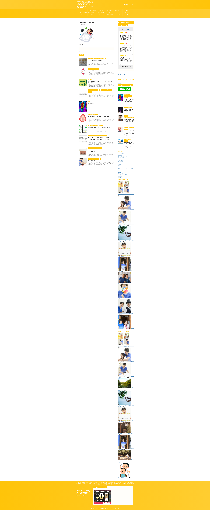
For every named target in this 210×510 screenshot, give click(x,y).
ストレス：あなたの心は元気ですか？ (95, 60)
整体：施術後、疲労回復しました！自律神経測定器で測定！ (99, 127)
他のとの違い (109, 10)
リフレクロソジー (109, 12)
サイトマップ (83, 14)
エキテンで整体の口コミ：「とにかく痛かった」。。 (98, 94)
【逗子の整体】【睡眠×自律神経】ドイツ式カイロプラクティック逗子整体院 (85, 6)
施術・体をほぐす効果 (83, 12)
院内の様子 (127, 12)
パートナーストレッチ (101, 14)
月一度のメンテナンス (91, 12)
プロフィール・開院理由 (92, 10)
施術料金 (126, 10)
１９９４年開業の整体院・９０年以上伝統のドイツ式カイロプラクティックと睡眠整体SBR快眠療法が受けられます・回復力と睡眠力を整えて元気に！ (84, 487)
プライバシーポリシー (121, 157)
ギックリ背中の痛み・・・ (93, 160)
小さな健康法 (118, 14)
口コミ (118, 12)
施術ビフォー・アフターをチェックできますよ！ (101, 483)
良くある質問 (120, 176)
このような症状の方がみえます (109, 14)
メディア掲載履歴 (121, 160)
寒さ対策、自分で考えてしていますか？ (96, 70)
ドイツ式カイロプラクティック (118, 10)
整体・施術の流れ (100, 10)
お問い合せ (127, 14)
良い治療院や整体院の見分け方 (123, 174)
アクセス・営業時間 (100, 12)
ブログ (92, 14)
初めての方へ (83, 10)
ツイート (119, 83)
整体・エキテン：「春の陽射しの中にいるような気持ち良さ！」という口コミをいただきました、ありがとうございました (100, 139)
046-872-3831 (128, 4)
